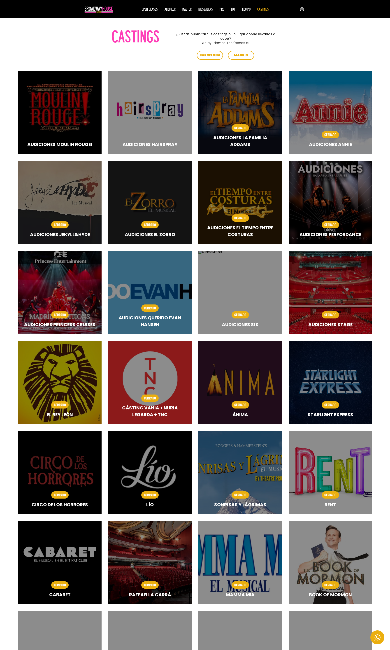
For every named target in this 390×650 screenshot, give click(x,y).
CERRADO (240, 127)
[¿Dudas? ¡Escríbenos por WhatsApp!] (377, 637)
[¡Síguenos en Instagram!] (302, 9)
